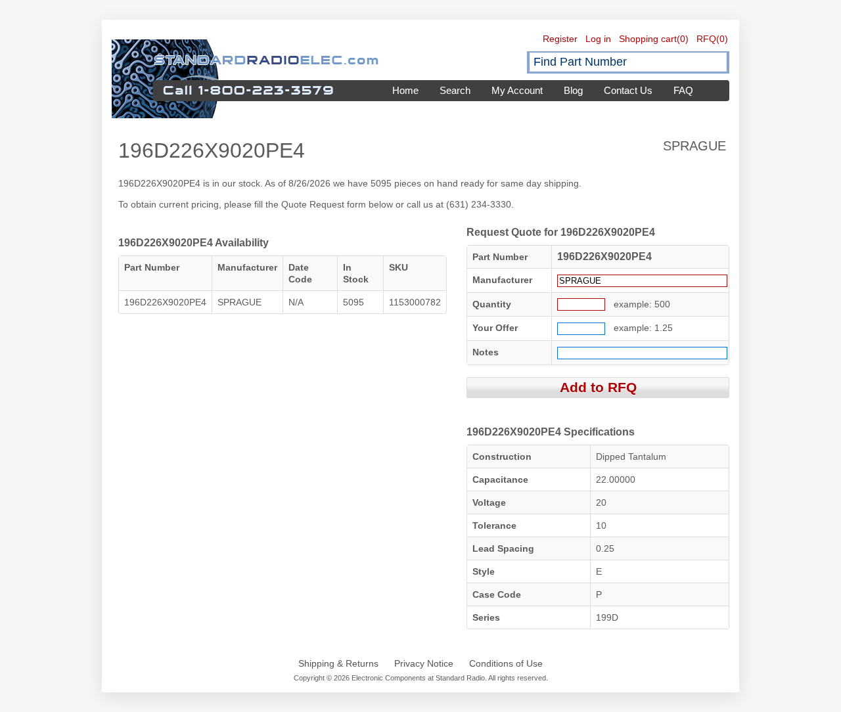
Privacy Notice (423, 663)
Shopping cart (648, 38)
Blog (573, 90)
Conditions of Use (506, 663)
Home (405, 90)
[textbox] (628, 62)
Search (455, 90)
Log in (598, 38)
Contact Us (628, 90)
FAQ (683, 90)
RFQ (706, 38)
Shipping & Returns (338, 663)
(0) (683, 38)
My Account (517, 90)
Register (560, 38)
